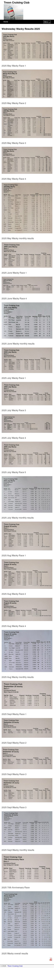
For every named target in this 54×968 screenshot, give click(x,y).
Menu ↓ (47, 22)
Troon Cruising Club (16, 2)
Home (5, 21)
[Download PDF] (50, 959)
